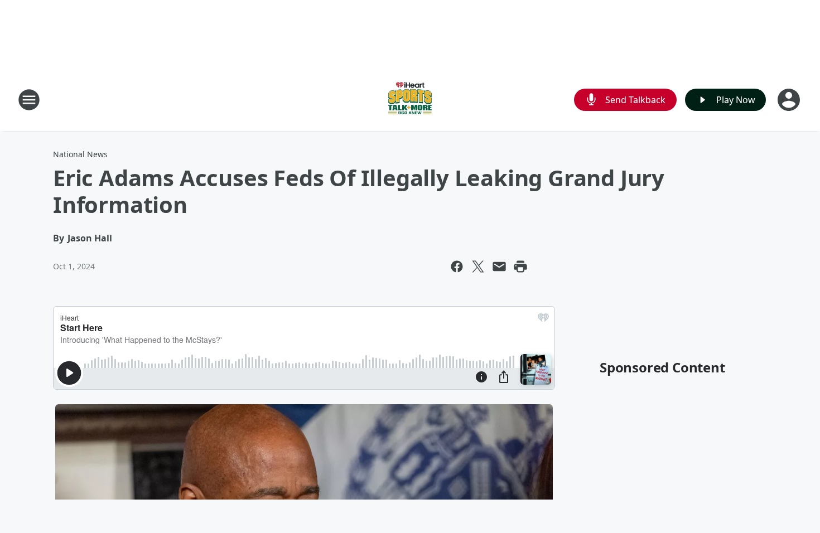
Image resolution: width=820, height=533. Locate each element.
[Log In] (790, 100)
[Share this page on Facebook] (457, 266)
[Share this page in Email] (499, 266)
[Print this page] (520, 266)
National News (80, 154)
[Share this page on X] (478, 266)
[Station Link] (410, 99)
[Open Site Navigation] (29, 100)
